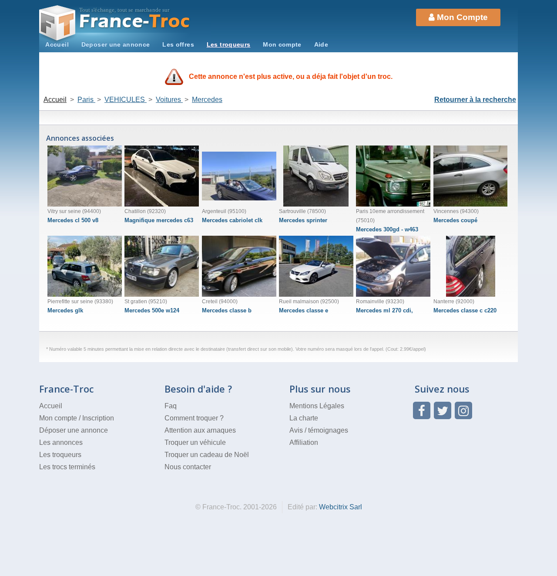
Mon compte (282, 44)
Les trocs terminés (67, 467)
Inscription (98, 418)
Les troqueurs (229, 44)
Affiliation (303, 442)
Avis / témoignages (318, 430)
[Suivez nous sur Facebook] (421, 410)
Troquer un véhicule (195, 442)
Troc (135, 21)
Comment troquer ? (194, 418)
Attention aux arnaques (200, 430)
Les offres (178, 44)
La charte (303, 418)
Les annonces (61, 442)
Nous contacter (187, 467)
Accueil (57, 44)
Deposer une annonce (115, 44)
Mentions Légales (316, 406)
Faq (170, 406)
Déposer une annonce (73, 430)
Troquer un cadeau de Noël (206, 454)
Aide (321, 44)
